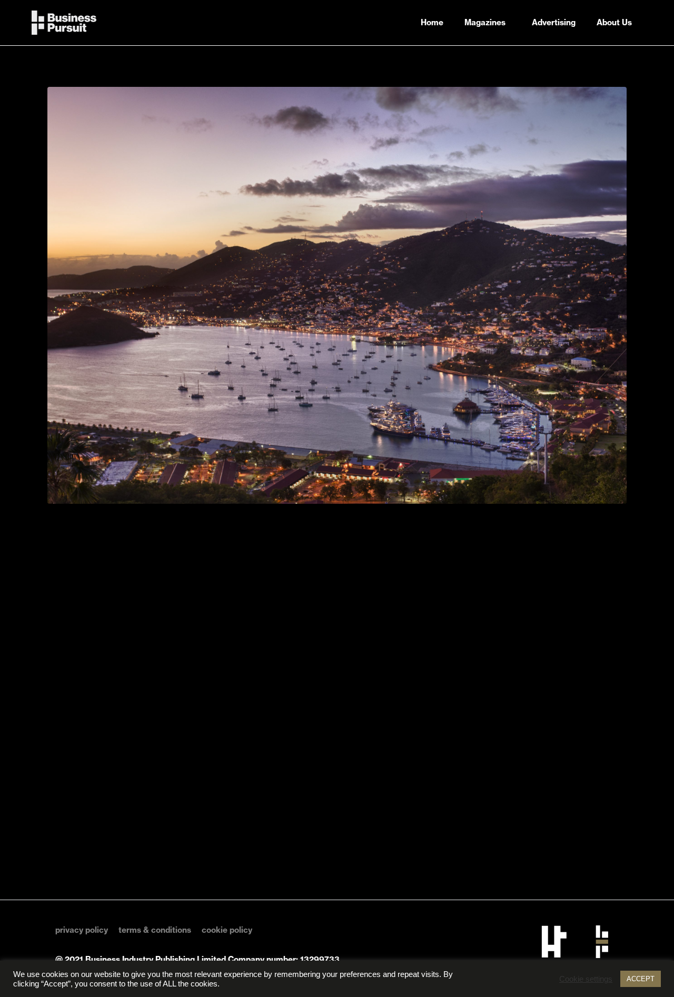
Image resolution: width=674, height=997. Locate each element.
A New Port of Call (121, 68)
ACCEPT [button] (641, 979)
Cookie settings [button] (585, 979)
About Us (614, 22)
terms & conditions (154, 930)
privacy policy (81, 930)
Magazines (485, 22)
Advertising (554, 22)
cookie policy (227, 930)
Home (432, 22)
